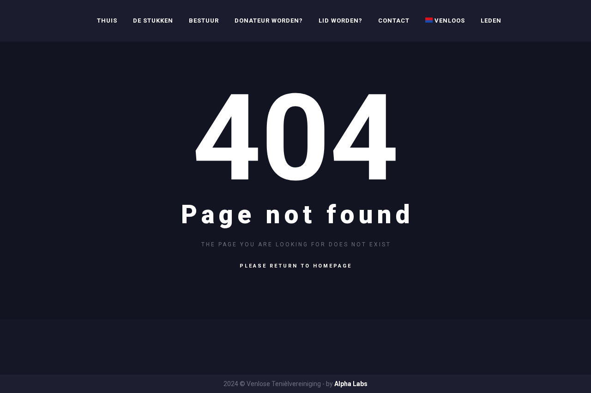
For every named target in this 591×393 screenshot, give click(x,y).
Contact (394, 20)
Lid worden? (340, 20)
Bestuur (204, 20)
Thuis (107, 20)
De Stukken (153, 20)
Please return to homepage (296, 266)
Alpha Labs (351, 383)
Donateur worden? (269, 20)
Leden (491, 20)
